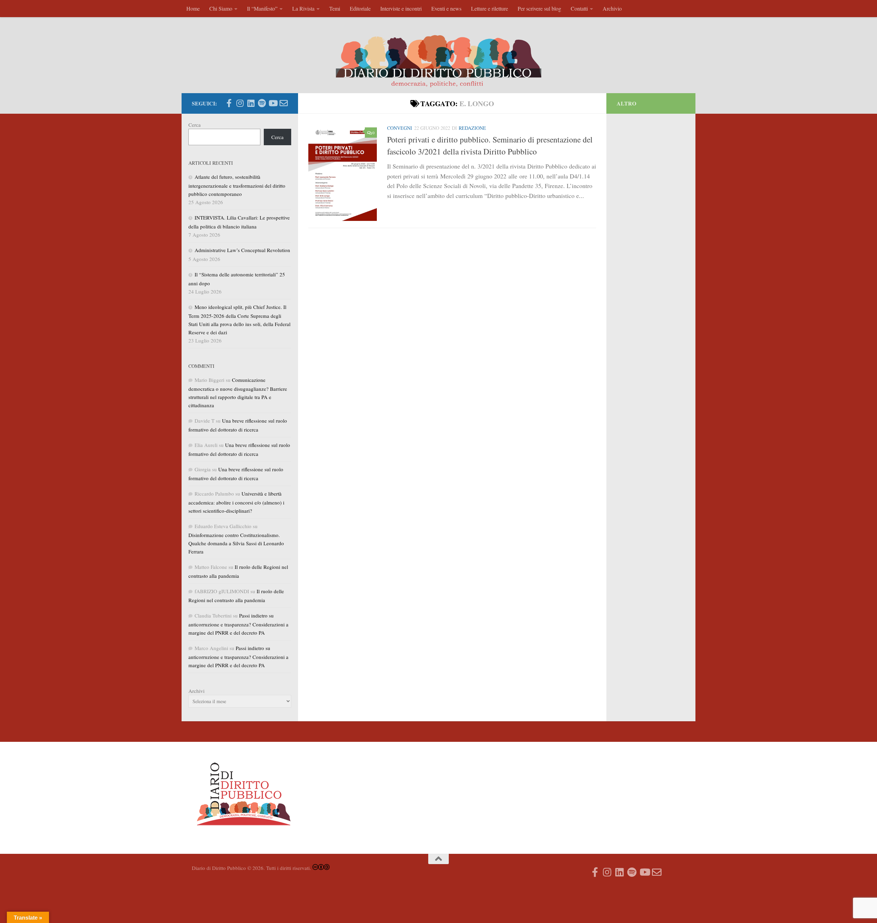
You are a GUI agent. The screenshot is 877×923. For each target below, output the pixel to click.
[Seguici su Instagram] (240, 103)
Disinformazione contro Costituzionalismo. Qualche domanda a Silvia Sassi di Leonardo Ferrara (236, 543)
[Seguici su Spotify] (262, 103)
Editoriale (360, 8)
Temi (334, 8)
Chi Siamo (220, 8)
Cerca (194, 124)
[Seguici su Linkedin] (251, 103)
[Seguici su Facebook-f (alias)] (229, 103)
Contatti (579, 8)
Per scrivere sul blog (539, 8)
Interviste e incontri (401, 8)
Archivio (612, 8)
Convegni (399, 128)
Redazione (472, 128)
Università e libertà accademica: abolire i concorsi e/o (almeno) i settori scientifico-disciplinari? (236, 502)
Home (193, 8)
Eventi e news (446, 8)
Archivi (196, 690)
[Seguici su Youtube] (273, 103)
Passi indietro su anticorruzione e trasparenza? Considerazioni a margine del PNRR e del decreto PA (238, 624)
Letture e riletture (489, 8)
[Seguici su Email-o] (284, 103)
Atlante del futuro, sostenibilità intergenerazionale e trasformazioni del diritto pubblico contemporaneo (236, 185)
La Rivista (303, 8)
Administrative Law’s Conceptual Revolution (242, 250)
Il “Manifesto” (262, 8)
